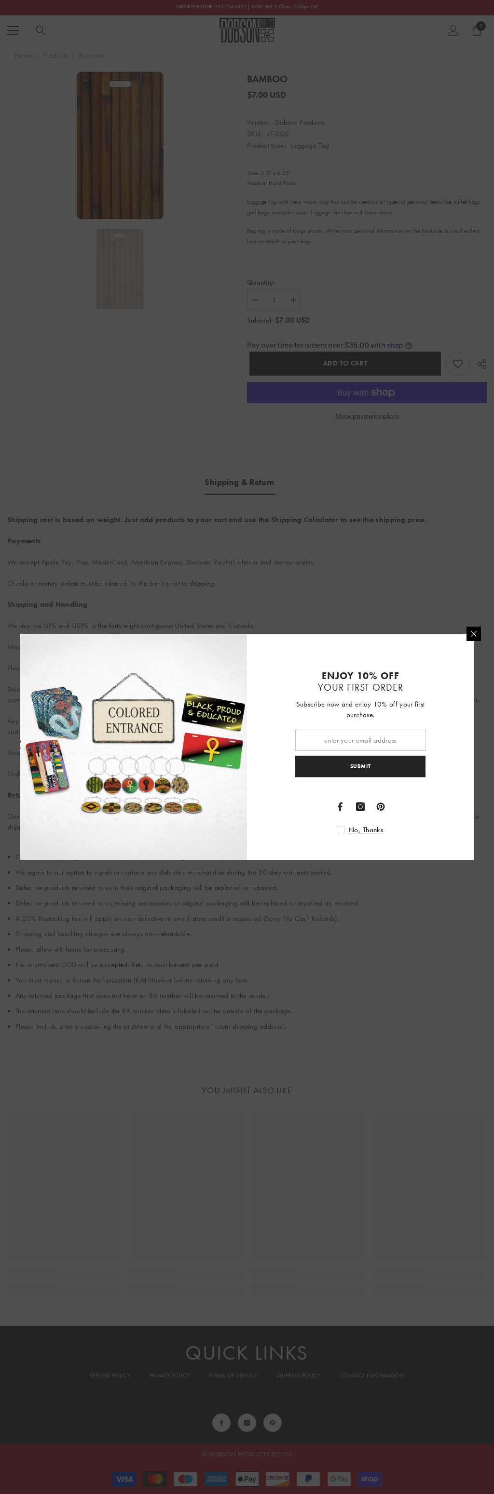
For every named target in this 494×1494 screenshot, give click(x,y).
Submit (360, 766)
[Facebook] (340, 807)
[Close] (474, 634)
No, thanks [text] (366, 830)
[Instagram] (360, 807)
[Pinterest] (380, 807)
